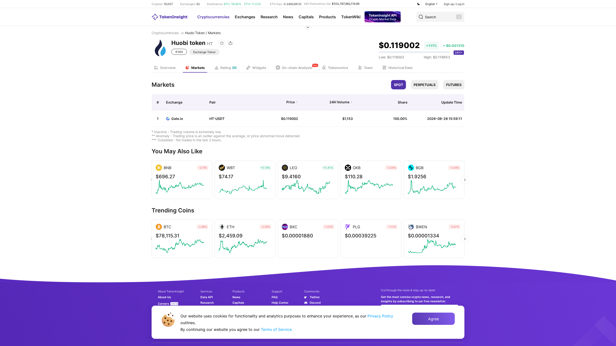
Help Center (280, 302)
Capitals (306, 16)
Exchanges (245, 16)
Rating (228, 68)
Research (269, 16)
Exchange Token (204, 52)
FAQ (274, 297)
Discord (315, 302)
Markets (198, 68)
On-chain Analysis (297, 68)
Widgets (259, 68)
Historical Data (400, 68)
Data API (206, 297)
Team (368, 68)
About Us (164, 297)
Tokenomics (338, 68)
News (288, 16)
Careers (163, 303)
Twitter (315, 297)
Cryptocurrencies (213, 16)
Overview (168, 68)
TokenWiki (350, 16)
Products (327, 16)
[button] (465, 179)
